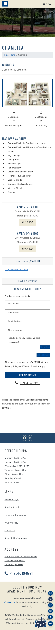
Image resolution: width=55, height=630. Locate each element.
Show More (45, 347)
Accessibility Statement (16, 538)
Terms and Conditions (15, 515)
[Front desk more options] (50, 623)
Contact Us (10, 530)
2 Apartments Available (16, 270)
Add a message (43, 355)
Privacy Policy (12, 366)
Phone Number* (16, 330)
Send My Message (27, 375)
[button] (45, 4)
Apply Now (29, 222)
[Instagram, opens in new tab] (30, 438)
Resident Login (12, 499)
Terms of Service (31, 366)
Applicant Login (12, 507)
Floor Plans (9, 55)
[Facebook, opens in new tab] (24, 438)
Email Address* (15, 321)
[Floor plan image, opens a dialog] (27, 93)
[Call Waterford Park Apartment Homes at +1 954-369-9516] (50, 4)
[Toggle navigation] (5, 4)
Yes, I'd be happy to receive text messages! (24, 340)
